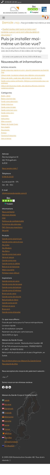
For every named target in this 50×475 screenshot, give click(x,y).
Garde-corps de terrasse (12, 284)
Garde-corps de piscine (11, 297)
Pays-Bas (8, 437)
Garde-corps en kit (9, 303)
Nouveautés (5, 130)
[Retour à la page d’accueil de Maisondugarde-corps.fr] (14, 10)
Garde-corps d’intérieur (11, 290)
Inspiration (4, 116)
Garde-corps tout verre (9, 110)
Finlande (8, 413)
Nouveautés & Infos (10, 364)
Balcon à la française (8, 99)
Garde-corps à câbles (11, 263)
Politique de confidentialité (13, 221)
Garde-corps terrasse (8, 107)
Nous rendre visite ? (10, 168)
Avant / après (6, 96)
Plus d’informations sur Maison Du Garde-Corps (21, 361)
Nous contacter (8, 212)
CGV (4, 218)
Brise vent (6, 309)
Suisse (6, 425)
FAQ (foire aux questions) (12, 227)
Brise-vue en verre (9, 293)
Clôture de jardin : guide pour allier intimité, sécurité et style (21, 78)
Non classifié (5, 127)
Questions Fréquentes (8, 136)
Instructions (5, 118)
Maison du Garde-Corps (9, 124)
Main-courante (6, 121)
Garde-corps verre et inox (12, 242)
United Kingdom (11, 442)
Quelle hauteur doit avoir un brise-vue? (19, 29)
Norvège (7, 404)
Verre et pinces (6, 138)
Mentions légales (9, 215)
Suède (6, 400)
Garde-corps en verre (10, 281)
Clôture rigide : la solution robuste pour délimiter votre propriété (23, 75)
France (7, 429)
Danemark (8, 409)
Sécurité (5, 230)
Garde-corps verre (7, 113)
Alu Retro (5, 251)
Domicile (7, 22)
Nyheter (4, 133)
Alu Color (5, 245)
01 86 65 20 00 (11, 2)
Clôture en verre (8, 306)
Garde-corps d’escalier (11, 312)
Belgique (8, 433)
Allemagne (8, 417)
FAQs (17, 23)
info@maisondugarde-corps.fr (14, 193)
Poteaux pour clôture (10, 273)
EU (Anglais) (9, 446)
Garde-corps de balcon (11, 287)
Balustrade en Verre (10, 300)
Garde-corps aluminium (9, 101)
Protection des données (11, 224)
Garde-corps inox (7, 104)
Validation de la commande (28, 17)
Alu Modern (7, 248)
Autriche (7, 421)
